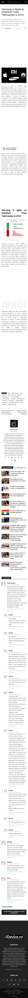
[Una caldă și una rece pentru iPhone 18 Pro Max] (5, 481)
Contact (13, 993)
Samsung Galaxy (5, 398)
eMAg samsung (15, 393)
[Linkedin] (12, 458)
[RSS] (15, 980)
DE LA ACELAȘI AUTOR (19, 467)
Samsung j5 (13, 398)
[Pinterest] (15, 458)
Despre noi (9, 990)
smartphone (4, 402)
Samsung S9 (11, 400)
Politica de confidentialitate (9, 991)
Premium (4, 395)
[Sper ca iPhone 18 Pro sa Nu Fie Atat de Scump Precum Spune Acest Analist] (5, 555)
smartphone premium (13, 402)
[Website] (12, 460)
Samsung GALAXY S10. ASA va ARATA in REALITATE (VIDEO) (8, 412)
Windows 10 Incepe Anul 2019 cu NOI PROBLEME (21, 412)
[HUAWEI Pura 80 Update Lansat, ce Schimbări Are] (5, 488)
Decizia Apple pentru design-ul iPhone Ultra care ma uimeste (18, 519)
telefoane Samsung (12, 404)
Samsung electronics (15, 396)
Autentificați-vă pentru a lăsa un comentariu (14, 912)
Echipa (9, 993)
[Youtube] (15, 460)
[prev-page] (3, 573)
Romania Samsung (11, 395)
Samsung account (5, 396)
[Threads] (18, 984)
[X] (22, 458)
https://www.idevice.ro (14, 431)
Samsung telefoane (19, 400)
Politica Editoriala (16, 990)
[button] (2, 2)
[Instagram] (9, 458)
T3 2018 (21, 402)
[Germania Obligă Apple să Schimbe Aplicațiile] (5, 512)
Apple (9, 393)
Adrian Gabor (8, 28)
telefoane (4, 404)
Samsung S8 (4, 400)
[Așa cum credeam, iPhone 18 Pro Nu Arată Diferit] (5, 496)
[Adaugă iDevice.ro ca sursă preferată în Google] (14, 148)
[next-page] (5, 573)
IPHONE (18, 993)
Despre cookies (20, 991)
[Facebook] (6, 458)
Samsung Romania (21, 398)
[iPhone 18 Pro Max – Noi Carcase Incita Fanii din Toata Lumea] (5, 473)
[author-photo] (14, 427)
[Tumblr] (19, 458)
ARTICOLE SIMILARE (7, 467)
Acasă (3, 5)
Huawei (21, 393)
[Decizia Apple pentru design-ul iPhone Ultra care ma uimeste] (5, 520)
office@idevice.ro (17, 969)
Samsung (8, 5)
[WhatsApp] (9, 984)
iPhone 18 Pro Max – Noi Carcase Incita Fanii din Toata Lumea (17, 473)
